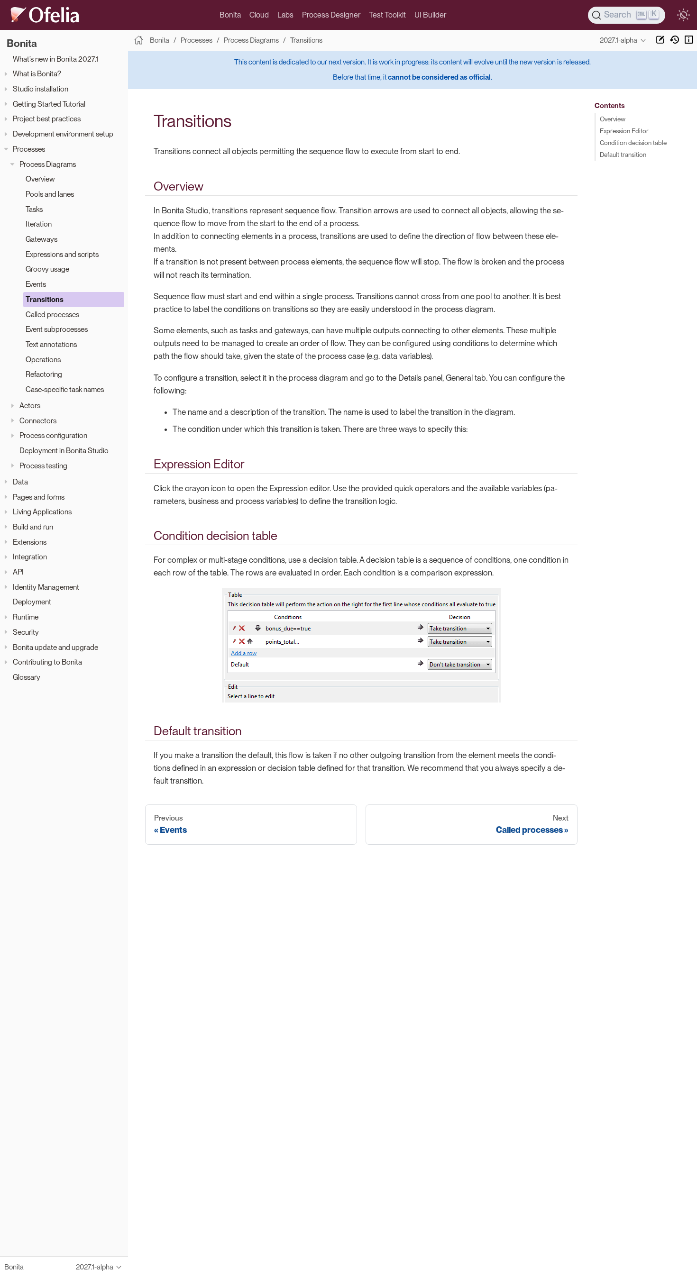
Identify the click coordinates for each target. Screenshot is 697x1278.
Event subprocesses (57, 329)
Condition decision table (633, 142)
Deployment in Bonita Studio (64, 450)
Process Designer (331, 14)
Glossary (26, 677)
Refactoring (44, 374)
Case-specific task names (65, 389)
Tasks (34, 209)
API (18, 571)
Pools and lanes (50, 194)
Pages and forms (38, 497)
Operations (43, 359)
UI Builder (430, 14)
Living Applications (42, 511)
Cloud (259, 14)
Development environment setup (63, 133)
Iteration (39, 224)
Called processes (52, 314)
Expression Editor (624, 131)
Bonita (230, 14)
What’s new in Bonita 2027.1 (55, 59)
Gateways (41, 239)
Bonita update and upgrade (55, 647)
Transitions (45, 299)
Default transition (623, 154)
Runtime (25, 616)
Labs (285, 14)
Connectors (37, 420)
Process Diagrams (47, 164)
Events (36, 284)
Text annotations (51, 344)
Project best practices (47, 119)
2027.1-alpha (618, 40)
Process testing (43, 465)
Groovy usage (47, 269)
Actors (29, 405)
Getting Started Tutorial (49, 104)
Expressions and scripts (62, 254)
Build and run (33, 526)
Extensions (29, 542)
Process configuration (53, 435)
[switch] (683, 15)
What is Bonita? (37, 74)
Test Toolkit (387, 14)
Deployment (32, 602)
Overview (40, 178)
